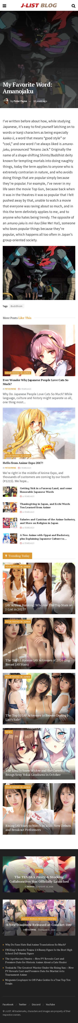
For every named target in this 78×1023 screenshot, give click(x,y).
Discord (36, 1004)
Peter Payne (20, 101)
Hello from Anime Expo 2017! (23, 463)
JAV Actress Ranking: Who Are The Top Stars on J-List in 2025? (39, 607)
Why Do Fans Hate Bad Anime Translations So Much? (35, 944)
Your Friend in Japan (18, 372)
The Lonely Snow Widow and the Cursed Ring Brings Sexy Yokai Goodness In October (37, 772)
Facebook (8, 1004)
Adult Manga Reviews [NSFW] (39, 918)
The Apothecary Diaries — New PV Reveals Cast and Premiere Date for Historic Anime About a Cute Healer (36, 960)
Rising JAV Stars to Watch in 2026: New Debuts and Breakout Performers (38, 827)
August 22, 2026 (45, 886)
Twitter (22, 1004)
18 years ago (40, 101)
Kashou (30, 886)
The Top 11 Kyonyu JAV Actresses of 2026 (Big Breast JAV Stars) (37, 662)
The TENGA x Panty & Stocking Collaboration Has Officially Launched (39, 879)
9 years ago (25, 389)
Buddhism (16, 306)
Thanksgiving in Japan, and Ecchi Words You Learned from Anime (45, 505)
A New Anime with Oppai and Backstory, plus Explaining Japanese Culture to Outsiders (45, 538)
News (9, 731)
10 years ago (28, 496)
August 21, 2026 (47, 929)
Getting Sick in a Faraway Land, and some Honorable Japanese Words (46, 489)
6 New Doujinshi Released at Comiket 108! (39, 924)
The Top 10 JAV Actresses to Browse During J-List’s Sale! (37, 717)
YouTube (50, 1004)
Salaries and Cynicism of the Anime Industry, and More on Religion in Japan (47, 521)
